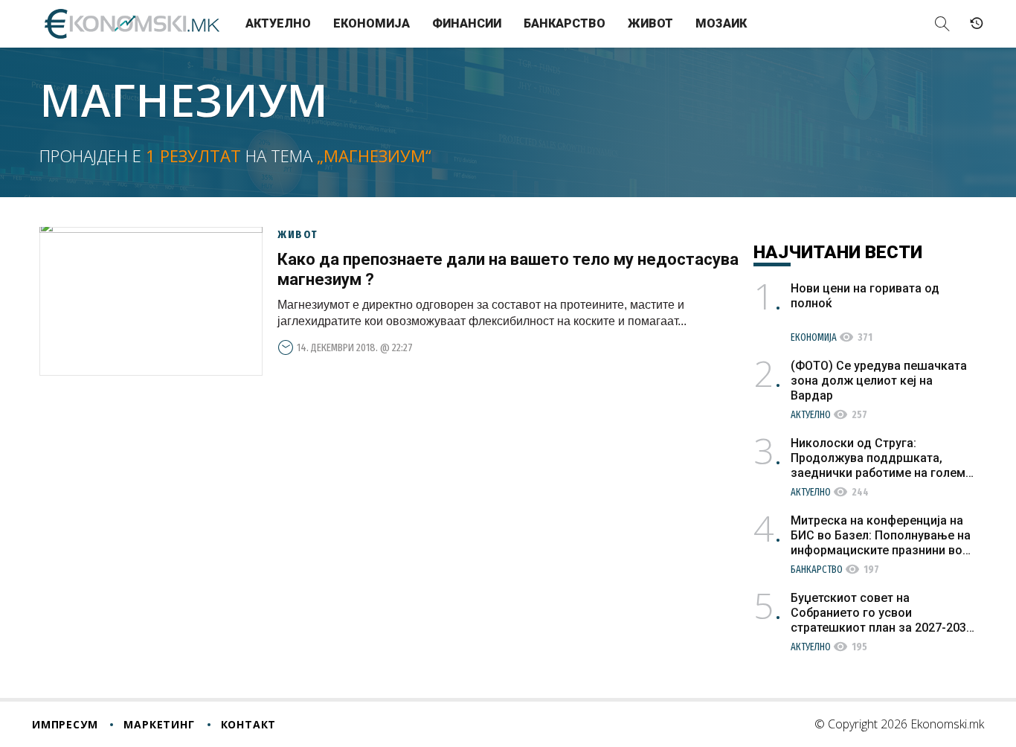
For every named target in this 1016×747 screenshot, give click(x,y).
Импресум (64, 724)
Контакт (249, 724)
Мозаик (721, 23)
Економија (371, 23)
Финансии (466, 23)
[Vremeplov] (976, 24)
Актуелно (278, 23)
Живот (650, 23)
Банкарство (564, 23)
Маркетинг (158, 724)
